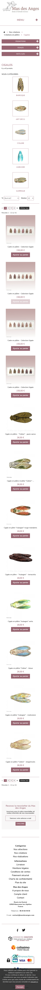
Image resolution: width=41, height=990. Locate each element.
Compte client (20, 894)
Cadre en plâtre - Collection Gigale (21, 247)
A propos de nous (20, 890)
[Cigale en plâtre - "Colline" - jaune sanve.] (20, 417)
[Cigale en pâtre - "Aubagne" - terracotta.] (20, 557)
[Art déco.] (20, 108)
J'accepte (20, 987)
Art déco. (20, 119)
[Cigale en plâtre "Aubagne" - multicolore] (20, 698)
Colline (20, 143)
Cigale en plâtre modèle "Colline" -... (20, 481)
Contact (20, 897)
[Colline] (20, 132)
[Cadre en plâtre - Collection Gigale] (20, 230)
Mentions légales (20, 868)
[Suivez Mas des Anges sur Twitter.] (23, 930)
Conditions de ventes (20, 871)
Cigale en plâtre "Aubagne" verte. (20, 621)
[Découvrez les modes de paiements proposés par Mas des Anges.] (20, 959)
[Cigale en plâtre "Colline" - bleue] (20, 651)
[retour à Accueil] (4, 32)
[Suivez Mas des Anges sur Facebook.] (17, 930)
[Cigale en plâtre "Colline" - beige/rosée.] (20, 745)
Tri (2, 198)
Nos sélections (20, 849)
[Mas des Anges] (20, 6)
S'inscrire (20, 824)
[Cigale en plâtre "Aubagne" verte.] (20, 604)
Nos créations (20, 853)
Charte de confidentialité (20, 879)
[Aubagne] (20, 156)
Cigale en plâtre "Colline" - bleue (20, 668)
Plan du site (20, 882)
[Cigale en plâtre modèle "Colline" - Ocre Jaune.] (20, 464)
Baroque (20, 95)
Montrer (24, 198)
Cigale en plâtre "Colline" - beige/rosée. (20, 762)
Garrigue (20, 191)
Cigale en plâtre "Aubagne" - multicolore (20, 715)
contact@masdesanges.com (23, 915)
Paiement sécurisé (20, 875)
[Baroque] (20, 84)
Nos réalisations (20, 856)
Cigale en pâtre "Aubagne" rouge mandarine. (20, 528)
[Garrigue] (20, 180)
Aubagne (20, 167)
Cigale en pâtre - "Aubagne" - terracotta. (20, 575)
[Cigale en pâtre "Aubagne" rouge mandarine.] (20, 511)
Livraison (20, 864)
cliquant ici (34, 982)
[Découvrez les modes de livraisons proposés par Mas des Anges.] (20, 938)
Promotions (21, 41)
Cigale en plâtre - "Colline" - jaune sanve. (20, 434)
